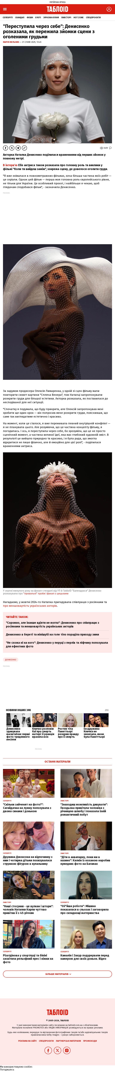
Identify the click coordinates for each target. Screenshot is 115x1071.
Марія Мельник (11, 42)
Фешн (30, 17)
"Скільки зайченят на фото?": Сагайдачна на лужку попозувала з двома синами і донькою (27, 808)
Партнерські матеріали (68, 1041)
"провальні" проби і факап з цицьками (45, 593)
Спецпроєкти (93, 17)
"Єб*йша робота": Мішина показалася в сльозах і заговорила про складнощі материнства (84, 909)
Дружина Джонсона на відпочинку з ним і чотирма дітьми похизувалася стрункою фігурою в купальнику (27, 860)
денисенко (10, 660)
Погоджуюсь (7, 1069)
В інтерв (8, 165)
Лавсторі (66, 17)
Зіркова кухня (51, 17)
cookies (28, 1066)
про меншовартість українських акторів (30, 605)
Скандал (19, 17)
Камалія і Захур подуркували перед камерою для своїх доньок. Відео (84, 957)
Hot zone (79, 17)
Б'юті (38, 17)
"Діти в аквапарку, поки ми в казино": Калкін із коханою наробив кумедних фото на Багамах (85, 860)
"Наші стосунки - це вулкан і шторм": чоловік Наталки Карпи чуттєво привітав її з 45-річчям (28, 910)
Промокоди (90, 1041)
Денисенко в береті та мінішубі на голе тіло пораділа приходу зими (52, 634)
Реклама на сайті (27, 1041)
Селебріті (8, 17)
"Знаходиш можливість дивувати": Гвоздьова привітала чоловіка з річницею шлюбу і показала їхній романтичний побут (84, 809)
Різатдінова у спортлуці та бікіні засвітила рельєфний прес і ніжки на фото (28, 959)
